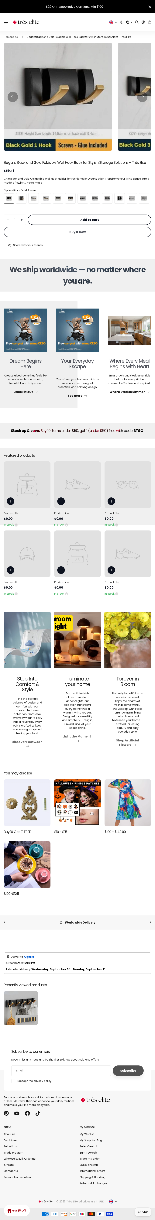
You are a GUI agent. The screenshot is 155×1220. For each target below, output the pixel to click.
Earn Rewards (88, 1149)
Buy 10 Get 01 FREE (17, 831)
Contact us (11, 1167)
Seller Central (88, 1142)
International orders (92, 1167)
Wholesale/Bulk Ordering (20, 1155)
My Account (87, 1123)
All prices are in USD (91, 1197)
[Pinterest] (6, 1109)
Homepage (11, 37)
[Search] (137, 22)
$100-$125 (11, 893)
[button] (13, 97)
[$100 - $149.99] (128, 802)
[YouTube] (16, 1109)
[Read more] (129, 22)
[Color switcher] (121, 22)
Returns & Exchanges (93, 1179)
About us (9, 1130)
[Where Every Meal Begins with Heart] (129, 332)
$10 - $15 (60, 831)
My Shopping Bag (91, 1136)
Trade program (13, 1149)
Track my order (90, 1155)
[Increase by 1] (21, 220)
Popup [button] (16, 524)
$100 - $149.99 (115, 831)
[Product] (27, 484)
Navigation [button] (6, 22)
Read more (34, 183)
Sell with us (11, 1142)
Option (20, 190)
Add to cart (89, 220)
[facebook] (27, 1109)
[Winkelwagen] (149, 22)
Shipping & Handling (92, 1173)
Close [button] (150, 6)
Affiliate (9, 1161)
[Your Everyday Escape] (77, 332)
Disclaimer (10, 1136)
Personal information (17, 1173)
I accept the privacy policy (34, 1077)
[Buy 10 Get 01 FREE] (27, 802)
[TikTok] (38, 1109)
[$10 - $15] (77, 802)
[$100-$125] (27, 864)
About (7, 1123)
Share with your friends (28, 245)
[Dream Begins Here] (25, 332)
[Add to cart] (10, 501)
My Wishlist (87, 1130)
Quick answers (89, 1161)
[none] (4, 922)
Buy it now (77, 232)
